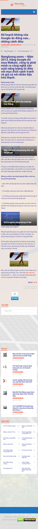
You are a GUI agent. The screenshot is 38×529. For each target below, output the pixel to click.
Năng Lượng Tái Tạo (18, 372)
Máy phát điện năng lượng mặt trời (26, 470)
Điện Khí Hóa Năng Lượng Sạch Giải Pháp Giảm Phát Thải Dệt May (23, 394)
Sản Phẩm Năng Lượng (8, 463)
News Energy (4, 47)
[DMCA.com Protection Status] (26, 519)
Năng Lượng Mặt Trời (18, 358)
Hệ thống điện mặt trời (26, 456)
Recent (4, 349)
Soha (35, 282)
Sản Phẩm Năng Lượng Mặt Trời (8, 450)
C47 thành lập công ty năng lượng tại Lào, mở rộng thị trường (22, 368)
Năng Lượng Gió (5, 44)
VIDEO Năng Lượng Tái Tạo (26, 463)
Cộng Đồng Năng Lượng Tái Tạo (25, 517)
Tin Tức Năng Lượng (16, 44)
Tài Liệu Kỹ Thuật (27, 450)
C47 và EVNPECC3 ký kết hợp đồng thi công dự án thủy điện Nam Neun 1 (23, 408)
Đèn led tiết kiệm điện (9, 456)
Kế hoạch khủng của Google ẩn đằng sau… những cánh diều (15, 38)
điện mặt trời (30, 272)
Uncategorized (7, 468)
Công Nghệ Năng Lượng (27, 438)
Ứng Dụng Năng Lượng (26, 444)
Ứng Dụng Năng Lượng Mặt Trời (26, 432)
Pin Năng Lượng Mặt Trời (9, 438)
